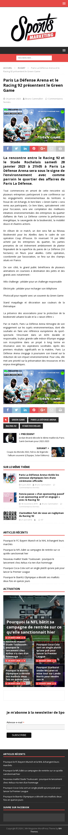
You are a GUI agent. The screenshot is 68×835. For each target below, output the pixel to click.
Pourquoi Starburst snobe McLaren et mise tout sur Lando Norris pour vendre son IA (48, 673)
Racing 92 (11, 426)
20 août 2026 (14, 661)
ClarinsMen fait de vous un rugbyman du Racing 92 (41, 514)
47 (42, 519)
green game (18, 419)
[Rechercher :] (34, 57)
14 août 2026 (45, 683)
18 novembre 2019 (29, 504)
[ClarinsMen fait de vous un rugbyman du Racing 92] (10, 516)
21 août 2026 (14, 638)
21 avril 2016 (26, 519)
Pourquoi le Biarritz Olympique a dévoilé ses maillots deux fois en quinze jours (18, 675)
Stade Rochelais (31, 426)
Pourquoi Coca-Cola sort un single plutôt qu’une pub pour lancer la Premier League (48, 650)
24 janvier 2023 (13, 98)
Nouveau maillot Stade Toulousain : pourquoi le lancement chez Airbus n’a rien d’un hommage (17, 649)
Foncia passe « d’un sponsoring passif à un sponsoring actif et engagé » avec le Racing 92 (41, 496)
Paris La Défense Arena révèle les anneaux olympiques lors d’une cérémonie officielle (39, 477)
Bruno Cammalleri (34, 98)
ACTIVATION (11, 589)
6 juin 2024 (26, 484)
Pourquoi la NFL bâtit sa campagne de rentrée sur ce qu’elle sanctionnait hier (34, 627)
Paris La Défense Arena (43, 419)
